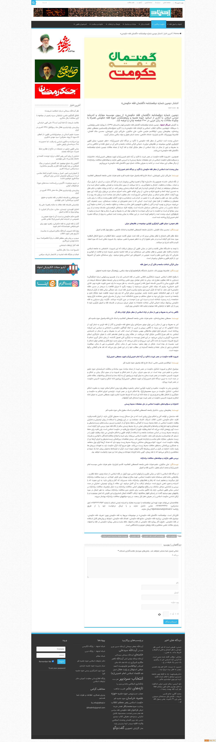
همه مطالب (130, 2)
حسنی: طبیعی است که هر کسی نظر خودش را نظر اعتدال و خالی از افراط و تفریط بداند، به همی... (167, 650)
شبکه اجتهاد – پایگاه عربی (95, 651)
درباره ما (157, 2)
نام (177, 582)
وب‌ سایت (174, 602)
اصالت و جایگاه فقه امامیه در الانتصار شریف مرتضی (59, 254)
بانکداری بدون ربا (122, 684)
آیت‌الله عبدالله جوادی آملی (133, 658)
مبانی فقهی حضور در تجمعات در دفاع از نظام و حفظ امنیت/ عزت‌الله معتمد (59, 150)
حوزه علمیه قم (119, 698)
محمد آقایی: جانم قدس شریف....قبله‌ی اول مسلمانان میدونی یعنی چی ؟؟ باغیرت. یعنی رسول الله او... (166, 697)
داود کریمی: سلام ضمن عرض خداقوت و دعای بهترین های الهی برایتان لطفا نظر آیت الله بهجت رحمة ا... (166, 687)
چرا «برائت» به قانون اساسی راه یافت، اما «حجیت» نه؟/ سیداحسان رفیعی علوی (59, 143)
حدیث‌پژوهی (133, 693)
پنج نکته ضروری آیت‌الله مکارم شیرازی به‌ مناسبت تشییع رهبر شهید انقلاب (60, 232)
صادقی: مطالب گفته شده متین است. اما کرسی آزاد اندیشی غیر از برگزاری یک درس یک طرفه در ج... (166, 660)
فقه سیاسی (115, 710)
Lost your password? (56, 668)
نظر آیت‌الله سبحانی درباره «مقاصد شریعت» (62, 111)
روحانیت (140, 706)
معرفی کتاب (124, 716)
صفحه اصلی (166, 2)
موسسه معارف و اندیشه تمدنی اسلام (115, 536)
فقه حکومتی (135, 536)
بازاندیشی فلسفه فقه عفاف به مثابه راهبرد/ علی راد (59, 204)
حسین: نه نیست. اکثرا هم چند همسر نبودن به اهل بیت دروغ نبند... (166, 668)
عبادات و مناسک (130, 24)
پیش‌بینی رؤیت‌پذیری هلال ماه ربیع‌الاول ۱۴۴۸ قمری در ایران (57, 128)
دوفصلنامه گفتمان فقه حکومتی (153, 536)
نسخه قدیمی (148, 2)
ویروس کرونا (128, 723)
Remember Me (45, 661)
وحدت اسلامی (118, 720)
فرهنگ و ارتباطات (114, 24)
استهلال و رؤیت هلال (127, 669)
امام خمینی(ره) (118, 673)
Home (177, 33)
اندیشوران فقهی (81, 24)
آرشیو (140, 2)
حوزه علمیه (123, 693)
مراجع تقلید (133, 716)
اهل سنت (115, 679)
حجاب (140, 693)
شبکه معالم (100, 656)
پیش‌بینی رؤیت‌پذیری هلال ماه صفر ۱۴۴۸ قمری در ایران (59, 191)
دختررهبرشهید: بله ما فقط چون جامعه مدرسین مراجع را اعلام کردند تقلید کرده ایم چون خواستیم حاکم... (166, 677)
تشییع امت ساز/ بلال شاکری (68, 250)
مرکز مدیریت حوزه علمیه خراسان (92, 665)
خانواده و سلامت (97, 24)
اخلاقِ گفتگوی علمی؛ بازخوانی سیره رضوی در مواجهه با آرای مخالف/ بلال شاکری (57, 117)
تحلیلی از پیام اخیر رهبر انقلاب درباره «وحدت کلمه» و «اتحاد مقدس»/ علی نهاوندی (58, 157)
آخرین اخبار (168, 33)
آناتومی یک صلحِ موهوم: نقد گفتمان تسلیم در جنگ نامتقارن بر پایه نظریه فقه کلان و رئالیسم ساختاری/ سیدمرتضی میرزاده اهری (59, 166)
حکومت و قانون (159, 24)
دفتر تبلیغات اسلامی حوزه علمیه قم (91, 661)
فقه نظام (140, 713)
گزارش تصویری (132, 728)
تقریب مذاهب (119, 688)
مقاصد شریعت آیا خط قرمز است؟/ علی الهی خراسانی (58, 122)
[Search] (33, 2)
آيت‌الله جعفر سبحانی (134, 646)
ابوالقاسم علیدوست (127, 666)
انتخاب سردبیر (131, 678)
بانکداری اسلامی (135, 684)
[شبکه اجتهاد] (108, 13)
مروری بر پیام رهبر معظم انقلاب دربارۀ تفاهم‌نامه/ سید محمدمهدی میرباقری (58, 239)
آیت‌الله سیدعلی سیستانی (124, 655)
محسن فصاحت (131, 713)
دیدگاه (175, 555)
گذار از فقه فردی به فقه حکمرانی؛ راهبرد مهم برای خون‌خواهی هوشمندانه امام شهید (59, 225)
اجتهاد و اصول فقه (175, 24)
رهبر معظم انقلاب (120, 702)
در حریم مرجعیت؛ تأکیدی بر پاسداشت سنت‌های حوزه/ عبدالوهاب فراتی (58, 184)
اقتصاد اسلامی (133, 673)
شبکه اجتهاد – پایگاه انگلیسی (93, 646)
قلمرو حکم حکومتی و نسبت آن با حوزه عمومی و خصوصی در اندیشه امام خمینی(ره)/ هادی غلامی (60, 218)
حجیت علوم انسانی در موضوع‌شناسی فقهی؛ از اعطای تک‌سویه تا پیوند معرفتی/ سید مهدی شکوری (58, 136)
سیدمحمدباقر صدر (127, 706)
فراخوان (134, 710)
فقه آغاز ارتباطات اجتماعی (69, 245)
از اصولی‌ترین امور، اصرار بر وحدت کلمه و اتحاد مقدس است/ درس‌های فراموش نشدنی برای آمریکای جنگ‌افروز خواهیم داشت (58, 176)
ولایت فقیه (138, 723)
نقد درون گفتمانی (131, 720)
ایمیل (176, 592)
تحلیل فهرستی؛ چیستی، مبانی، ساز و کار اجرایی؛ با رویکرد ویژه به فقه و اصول (59, 210)
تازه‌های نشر (172, 536)
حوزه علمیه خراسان (127, 696)
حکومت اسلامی (136, 702)
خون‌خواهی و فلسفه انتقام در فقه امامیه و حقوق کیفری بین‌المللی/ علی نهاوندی (60, 199)
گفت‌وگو (118, 728)
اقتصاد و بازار (145, 24)
